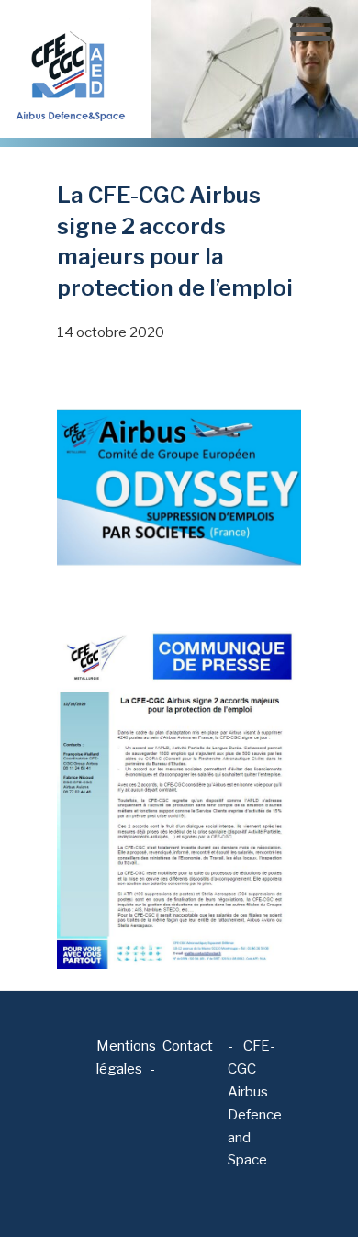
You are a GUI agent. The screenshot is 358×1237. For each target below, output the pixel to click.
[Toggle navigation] (310, 29)
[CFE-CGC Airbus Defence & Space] (69, 68)
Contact (187, 1046)
